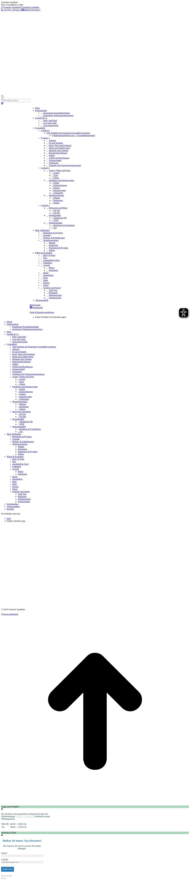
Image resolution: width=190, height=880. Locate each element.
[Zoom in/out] (10, 875)
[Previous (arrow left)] (2, 878)
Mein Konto (35, 305)
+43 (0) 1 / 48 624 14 (25, 816)
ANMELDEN (8, 869)
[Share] (5, 875)
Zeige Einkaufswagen (39, 312)
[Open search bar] (2, 97)
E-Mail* (4, 859)
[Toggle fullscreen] (8, 875)
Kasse (51, 312)
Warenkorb (37, 307)
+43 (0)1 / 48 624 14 (12, 10)
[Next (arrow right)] (5, 878)
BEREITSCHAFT (32, 10)
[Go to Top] (95, 804)
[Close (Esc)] (2, 875)
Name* (4, 853)
